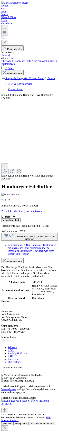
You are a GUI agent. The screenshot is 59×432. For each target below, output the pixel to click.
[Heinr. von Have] (11, 194)
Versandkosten (8, 389)
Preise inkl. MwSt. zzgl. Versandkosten (21, 211)
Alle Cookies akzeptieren (42, 423)
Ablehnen (7, 423)
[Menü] (4, 27)
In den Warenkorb (11, 220)
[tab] (32, 249)
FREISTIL (13, 356)
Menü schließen (14, 49)
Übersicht (6, 61)
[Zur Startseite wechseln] (14, 2)
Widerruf (12, 347)
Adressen (37, 61)
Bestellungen (8, 63)
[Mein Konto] (4, 42)
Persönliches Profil (22, 61)
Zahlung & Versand (18, 353)
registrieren (12, 58)
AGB (11, 350)
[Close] (4, 166)
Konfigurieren (21, 423)
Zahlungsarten (49, 61)
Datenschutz (14, 362)
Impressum (13, 359)
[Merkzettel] (3, 38)
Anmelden (6, 55)
